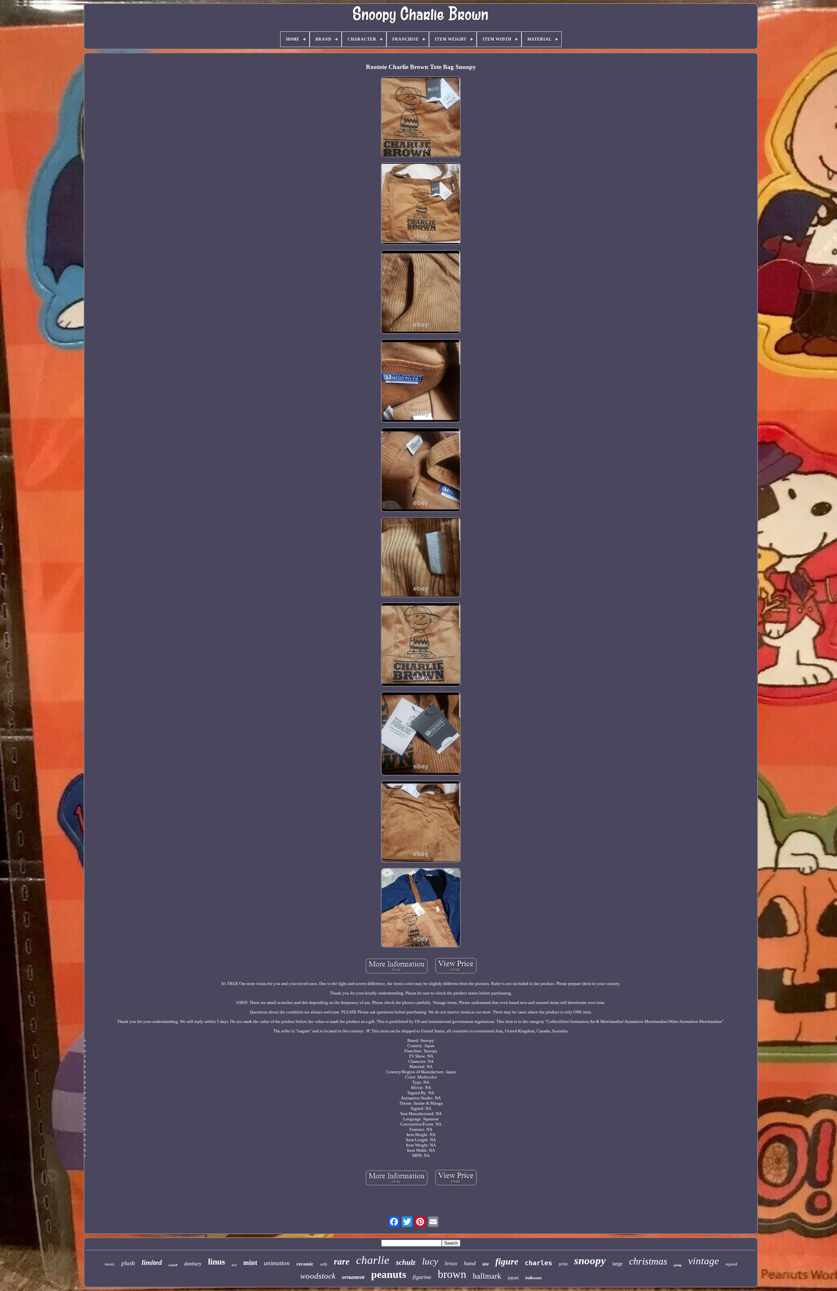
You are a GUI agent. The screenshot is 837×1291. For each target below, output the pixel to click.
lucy (430, 1261)
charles (538, 1263)
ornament (353, 1277)
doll (234, 1265)
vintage (703, 1260)
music (110, 1264)
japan (513, 1277)
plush (128, 1263)
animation (277, 1263)
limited (152, 1262)
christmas (648, 1261)
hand (470, 1263)
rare (342, 1261)
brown (452, 1274)
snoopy (590, 1260)
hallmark (487, 1276)
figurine (422, 1277)
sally (323, 1264)
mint (250, 1262)
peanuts (388, 1274)
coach (173, 1265)
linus (216, 1261)
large (617, 1263)
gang (678, 1265)
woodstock (317, 1275)
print (563, 1264)
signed (731, 1264)
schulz (406, 1262)
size (485, 1264)
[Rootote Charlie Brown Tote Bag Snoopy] (420, 117)
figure (506, 1261)
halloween (533, 1278)
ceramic (305, 1263)
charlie (372, 1260)
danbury (192, 1263)
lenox (451, 1263)
